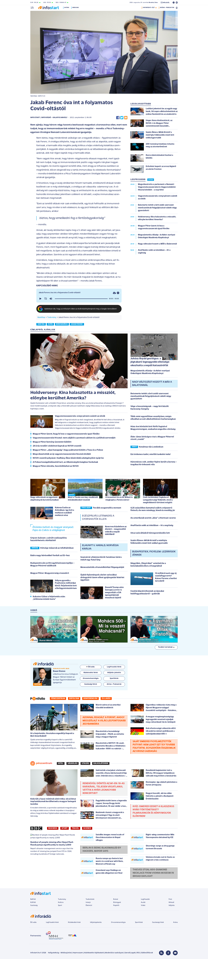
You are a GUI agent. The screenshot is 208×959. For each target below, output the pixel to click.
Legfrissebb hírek (52, 922)
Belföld (33, 899)
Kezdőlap (41, 317)
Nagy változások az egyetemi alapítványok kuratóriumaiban (44, 498)
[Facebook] (168, 952)
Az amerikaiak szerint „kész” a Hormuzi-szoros (153, 518)
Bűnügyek (117, 902)
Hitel (60, 763)
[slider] (81, 299)
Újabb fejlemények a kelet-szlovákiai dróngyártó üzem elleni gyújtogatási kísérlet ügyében (102, 577)
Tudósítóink (90, 899)
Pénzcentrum (58, 698)
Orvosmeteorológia (118, 922)
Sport (65, 828)
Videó (143, 905)
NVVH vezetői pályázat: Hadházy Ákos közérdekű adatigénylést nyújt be (68, 458)
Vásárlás (72, 763)
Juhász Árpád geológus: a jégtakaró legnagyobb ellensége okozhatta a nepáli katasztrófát (149, 362)
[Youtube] (175, 952)
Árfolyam (74, 698)
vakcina (41, 324)
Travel (75, 828)
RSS (138, 953)
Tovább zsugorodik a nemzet (107, 508)
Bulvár (115, 899)
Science (87, 828)
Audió (143, 902)
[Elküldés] (126, 118)
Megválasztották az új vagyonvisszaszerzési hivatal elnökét (62, 454)
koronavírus (62, 324)
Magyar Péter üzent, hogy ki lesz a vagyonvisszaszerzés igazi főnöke (66, 434)
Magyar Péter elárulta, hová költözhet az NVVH (56, 466)
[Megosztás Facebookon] (118, 118)
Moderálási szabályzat (114, 953)
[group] (50, 298)
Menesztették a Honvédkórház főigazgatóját (102, 567)
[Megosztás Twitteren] (122, 118)
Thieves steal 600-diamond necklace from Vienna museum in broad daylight (153, 873)
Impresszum (78, 953)
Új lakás (106, 698)
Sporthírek (139, 922)
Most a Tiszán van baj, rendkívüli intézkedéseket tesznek (83, 498)
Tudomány (51, 317)
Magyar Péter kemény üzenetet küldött (52, 442)
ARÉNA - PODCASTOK (167, 7)
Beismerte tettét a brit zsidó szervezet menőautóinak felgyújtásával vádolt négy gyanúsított (150, 396)
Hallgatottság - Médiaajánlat (59, 953)
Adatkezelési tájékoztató (94, 953)
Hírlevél (171, 902)
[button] (40, 298)
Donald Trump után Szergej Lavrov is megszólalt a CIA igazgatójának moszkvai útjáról (114, 592)
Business (52, 828)
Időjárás (172, 905)
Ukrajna (75, 7)
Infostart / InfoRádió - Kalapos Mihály (48, 117)
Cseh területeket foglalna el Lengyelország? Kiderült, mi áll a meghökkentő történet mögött (158, 500)
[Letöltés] (114, 293)
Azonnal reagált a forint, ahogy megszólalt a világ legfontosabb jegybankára (104, 720)
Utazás (85, 763)
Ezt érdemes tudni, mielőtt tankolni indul (150, 454)
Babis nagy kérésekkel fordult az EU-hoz (50, 555)
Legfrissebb (145, 899)
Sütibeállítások (147, 953)
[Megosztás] (118, 293)
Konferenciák (90, 698)
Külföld (33, 902)
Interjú (88, 902)
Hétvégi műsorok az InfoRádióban (57, 548)
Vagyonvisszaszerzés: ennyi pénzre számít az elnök (80, 416)
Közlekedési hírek (74, 922)
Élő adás (91, 667)
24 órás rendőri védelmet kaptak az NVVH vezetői (57, 446)
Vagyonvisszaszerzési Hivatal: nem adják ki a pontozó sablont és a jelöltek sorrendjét (74, 438)
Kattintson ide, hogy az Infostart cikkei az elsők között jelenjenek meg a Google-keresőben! (81, 309)
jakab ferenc (77, 324)
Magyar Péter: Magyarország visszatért (49, 573)
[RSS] (161, 952)
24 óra (66, 7)
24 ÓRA (150, 180)
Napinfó (116, 905)
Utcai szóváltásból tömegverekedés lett (150, 533)
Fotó (170, 899)
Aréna (175, 922)
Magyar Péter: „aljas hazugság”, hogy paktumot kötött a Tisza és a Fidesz (68, 450)
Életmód (89, 905)
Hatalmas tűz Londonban (151, 447)
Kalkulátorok (100, 763)
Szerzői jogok (130, 953)
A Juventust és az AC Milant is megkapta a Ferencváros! (119, 498)
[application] (79, 298)
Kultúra (60, 902)
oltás (50, 324)
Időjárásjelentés (96, 922)
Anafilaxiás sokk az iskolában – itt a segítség (151, 525)
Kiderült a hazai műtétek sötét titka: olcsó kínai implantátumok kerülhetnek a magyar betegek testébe (53, 801)
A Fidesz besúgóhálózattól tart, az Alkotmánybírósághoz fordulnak (65, 462)
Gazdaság (34, 905)
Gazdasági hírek (158, 922)
